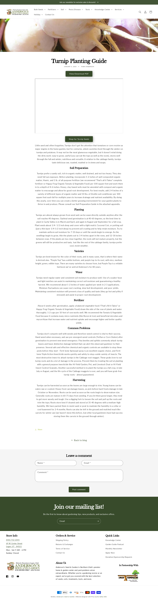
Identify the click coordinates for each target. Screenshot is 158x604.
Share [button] (40, 429)
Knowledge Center (113, 540)
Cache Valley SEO (101, 596)
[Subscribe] (98, 521)
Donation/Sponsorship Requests (118, 557)
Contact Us (60, 553)
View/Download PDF (79, 74)
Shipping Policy (62, 540)
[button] (39, 9)
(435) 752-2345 (13, 540)
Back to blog (80, 440)
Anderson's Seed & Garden (65, 596)
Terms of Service (63, 549)
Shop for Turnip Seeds (79, 139)
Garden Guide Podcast (114, 544)
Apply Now (110, 553)
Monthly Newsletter (113, 549)
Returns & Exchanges (64, 544)
